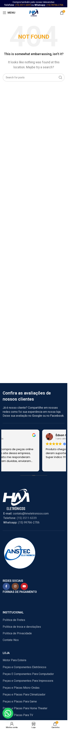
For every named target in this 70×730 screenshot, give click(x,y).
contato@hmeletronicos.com (26, 513)
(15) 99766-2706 (54, 5)
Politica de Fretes (14, 620)
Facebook (57, 415)
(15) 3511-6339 (23, 5)
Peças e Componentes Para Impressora (28, 680)
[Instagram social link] (15, 586)
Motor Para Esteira (14, 660)
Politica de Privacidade (17, 633)
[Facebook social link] (6, 586)
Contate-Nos (11, 640)
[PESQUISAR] (60, 77)
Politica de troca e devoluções (22, 626)
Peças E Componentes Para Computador (28, 674)
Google (37, 415)
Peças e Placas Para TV (18, 715)
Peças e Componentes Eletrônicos (24, 667)
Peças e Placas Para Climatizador (24, 694)
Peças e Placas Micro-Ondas (21, 687)
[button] (8, 713)
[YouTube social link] (24, 586)
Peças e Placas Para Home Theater (25, 708)
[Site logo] (33, 12)
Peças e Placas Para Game (20, 701)
